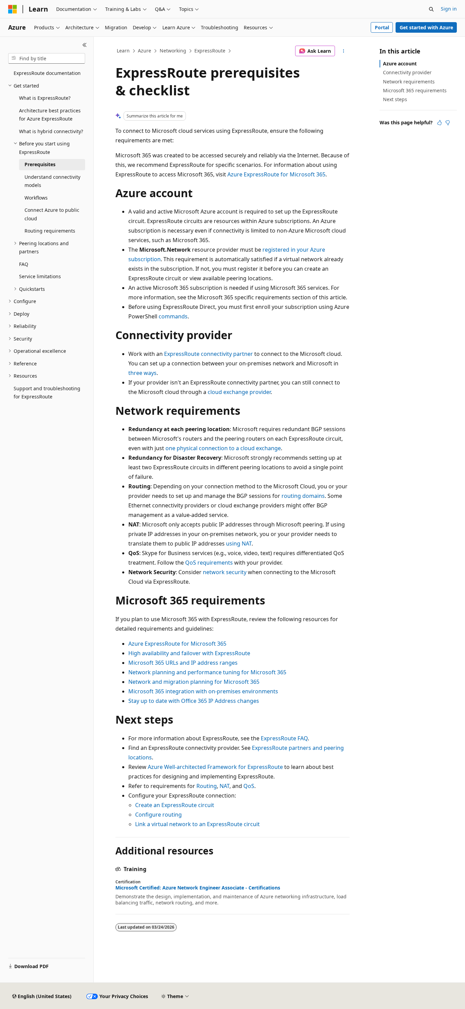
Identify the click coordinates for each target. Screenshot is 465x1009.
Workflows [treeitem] (36, 197)
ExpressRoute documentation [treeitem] (47, 73)
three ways (142, 373)
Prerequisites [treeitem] (40, 164)
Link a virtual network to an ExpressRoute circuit (197, 824)
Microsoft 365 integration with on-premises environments (203, 691)
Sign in (449, 8)
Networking (173, 50)
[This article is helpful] (439, 123)
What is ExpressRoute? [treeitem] (44, 98)
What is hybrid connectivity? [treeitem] (51, 131)
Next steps (395, 99)
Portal (382, 27)
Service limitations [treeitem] (40, 276)
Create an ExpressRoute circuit (174, 805)
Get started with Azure (426, 27)
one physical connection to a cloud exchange (223, 448)
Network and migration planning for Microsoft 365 (193, 681)
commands (173, 316)
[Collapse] (85, 45)
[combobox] (46, 58)
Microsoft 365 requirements (415, 90)
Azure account (400, 63)
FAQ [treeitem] (23, 264)
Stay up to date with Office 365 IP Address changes (193, 701)
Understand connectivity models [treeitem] (52, 181)
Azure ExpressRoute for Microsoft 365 (276, 174)
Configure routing (158, 814)
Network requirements (409, 81)
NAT (224, 786)
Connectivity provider (407, 72)
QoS (248, 786)
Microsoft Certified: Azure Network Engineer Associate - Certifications (197, 888)
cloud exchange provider (239, 392)
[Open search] (431, 9)
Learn (123, 50)
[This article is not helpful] (448, 123)
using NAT (239, 543)
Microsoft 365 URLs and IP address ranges (183, 662)
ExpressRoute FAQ (284, 738)
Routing (206, 786)
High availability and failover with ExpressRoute (189, 653)
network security (224, 572)
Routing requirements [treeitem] (50, 230)
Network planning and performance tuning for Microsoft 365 (207, 672)
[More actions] (344, 51)
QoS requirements (209, 562)
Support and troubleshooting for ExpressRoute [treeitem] (47, 392)
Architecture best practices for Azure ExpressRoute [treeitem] (50, 114)
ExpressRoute (209, 50)
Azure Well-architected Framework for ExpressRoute (215, 767)
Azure (144, 50)
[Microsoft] (12, 9)
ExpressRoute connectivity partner (208, 354)
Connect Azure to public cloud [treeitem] (52, 214)
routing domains (303, 496)
